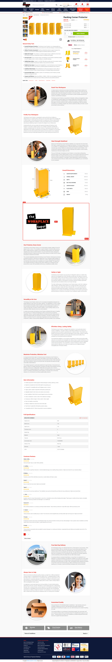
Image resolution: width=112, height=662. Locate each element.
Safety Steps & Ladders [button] (73, 9)
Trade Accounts (40, 650)
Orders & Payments (41, 647)
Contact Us (40, 1)
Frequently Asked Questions (43, 648)
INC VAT (83, 0)
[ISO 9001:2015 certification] (67, 647)
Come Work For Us (27, 647)
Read (84, 633)
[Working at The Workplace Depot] (75, 647)
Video (36, 80)
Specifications (42, 80)
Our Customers (26, 648)
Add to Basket (81, 33)
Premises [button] (37, 9)
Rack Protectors (36, 14)
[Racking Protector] (67, 53)
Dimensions (31, 80)
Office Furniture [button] (42, 9)
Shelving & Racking (29, 14)
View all (75, 48)
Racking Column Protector (76, 65)
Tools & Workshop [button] (65, 9)
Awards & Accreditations (28, 643)
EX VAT (88, 0)
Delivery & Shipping (41, 643)
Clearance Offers (87, 9)
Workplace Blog (26, 652)
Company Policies (79, 660)
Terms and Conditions (85, 660)
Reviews (53, 80)
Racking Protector (76, 51)
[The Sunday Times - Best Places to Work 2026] (84, 647)
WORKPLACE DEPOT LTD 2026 (32, 660)
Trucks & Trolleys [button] (25, 9)
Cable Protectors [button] (59, 9)
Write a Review (27, 538)
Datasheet (48, 80)
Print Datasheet (84, 418)
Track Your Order (41, 642)
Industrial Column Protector (76, 59)
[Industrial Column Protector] (67, 59)
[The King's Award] (58, 647)
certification (84, 12)
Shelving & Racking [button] (80, 9)
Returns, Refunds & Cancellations (44, 645)
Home (24, 14)
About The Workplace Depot (29, 642)
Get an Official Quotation (77, 36)
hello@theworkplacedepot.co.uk (29, 1)
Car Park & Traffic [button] (31, 9)
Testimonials (26, 650)
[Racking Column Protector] (67, 65)
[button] (30, 27)
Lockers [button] (47, 9)
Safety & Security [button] (53, 9)
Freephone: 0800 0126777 (50, 1)
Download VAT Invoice (42, 652)
